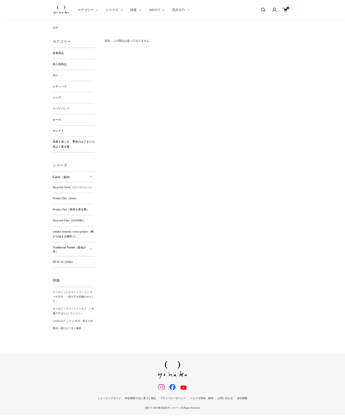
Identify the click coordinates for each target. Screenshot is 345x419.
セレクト (58, 130)
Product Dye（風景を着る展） (71, 209)
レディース (60, 86)
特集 (133, 10)
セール (57, 119)
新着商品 (58, 53)
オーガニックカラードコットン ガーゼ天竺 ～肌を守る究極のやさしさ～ (73, 297)
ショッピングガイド (109, 398)
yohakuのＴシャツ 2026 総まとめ (73, 320)
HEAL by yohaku (63, 261)
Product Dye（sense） (65, 198)
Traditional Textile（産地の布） (69, 249)
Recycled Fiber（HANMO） (69, 220)
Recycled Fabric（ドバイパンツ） (73, 187)
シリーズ (112, 10)
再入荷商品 (60, 64)
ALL (55, 75)
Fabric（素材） (62, 177)
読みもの (178, 9)
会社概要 (242, 398)
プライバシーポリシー (173, 398)
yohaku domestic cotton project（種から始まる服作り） (73, 234)
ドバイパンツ (61, 108)
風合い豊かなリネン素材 (67, 328)
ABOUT (154, 10)
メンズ (57, 97)
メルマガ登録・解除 (201, 398)
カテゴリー (86, 10)
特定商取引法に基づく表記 (140, 398)
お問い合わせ (225, 398)
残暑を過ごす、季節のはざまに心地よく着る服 (74, 144)
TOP (55, 28)
